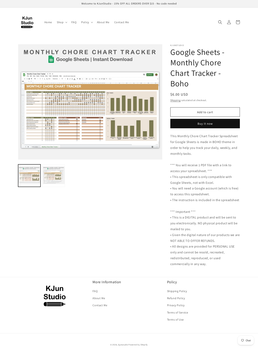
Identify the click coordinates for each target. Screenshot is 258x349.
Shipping (175, 100)
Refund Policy (176, 298)
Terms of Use (175, 319)
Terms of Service (177, 312)
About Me (99, 298)
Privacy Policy (176, 305)
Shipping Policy (177, 291)
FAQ (95, 291)
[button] (61, 22)
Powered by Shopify (138, 344)
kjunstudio (123, 344)
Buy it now (205, 123)
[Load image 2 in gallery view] (54, 175)
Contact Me (100, 305)
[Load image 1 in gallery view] (29, 175)
